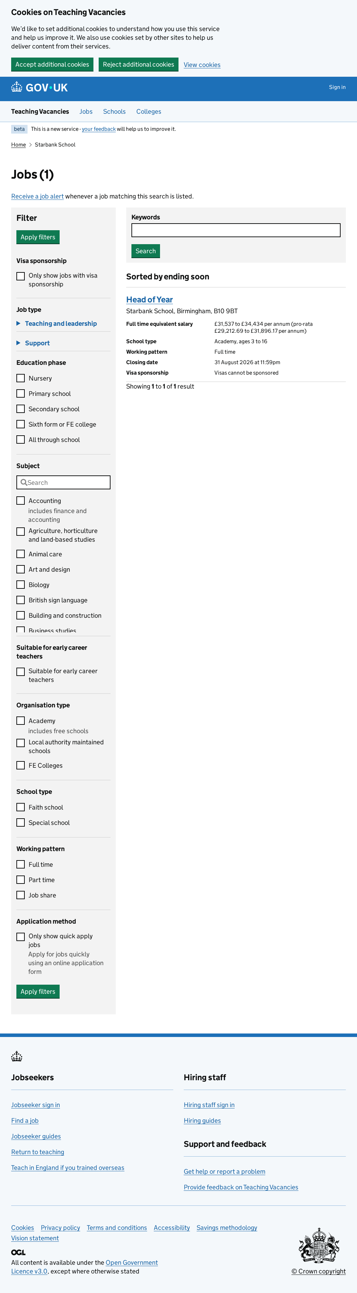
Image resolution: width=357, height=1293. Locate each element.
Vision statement (35, 1238)
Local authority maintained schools (66, 746)
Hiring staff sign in (209, 1105)
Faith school (46, 807)
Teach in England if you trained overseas (67, 1168)
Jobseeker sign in (35, 1105)
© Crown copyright (318, 1271)
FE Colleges (46, 765)
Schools (114, 111)
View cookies (202, 64)
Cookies (22, 1228)
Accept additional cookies (52, 64)
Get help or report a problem (224, 1171)
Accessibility (172, 1228)
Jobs (86, 111)
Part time (42, 880)
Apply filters (38, 237)
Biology (39, 585)
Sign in (337, 87)
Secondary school (54, 409)
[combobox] (63, 482)
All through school (54, 440)
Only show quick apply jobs (61, 940)
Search (146, 251)
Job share (42, 895)
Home (18, 144)
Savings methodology (227, 1228)
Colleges (148, 111)
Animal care (45, 554)
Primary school (50, 394)
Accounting (45, 501)
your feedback (99, 129)
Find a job (25, 1121)
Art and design (49, 569)
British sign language (58, 600)
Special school (49, 823)
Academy (42, 721)
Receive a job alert (37, 196)
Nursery (40, 378)
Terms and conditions (117, 1228)
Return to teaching (37, 1152)
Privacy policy (60, 1228)
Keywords (145, 217)
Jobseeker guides (36, 1136)
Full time (41, 864)
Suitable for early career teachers (63, 675)
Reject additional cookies (138, 64)
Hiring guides (202, 1121)
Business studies (52, 631)
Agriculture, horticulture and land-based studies (63, 535)
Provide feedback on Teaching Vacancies (241, 1187)
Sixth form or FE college (62, 424)
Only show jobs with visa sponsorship (63, 279)
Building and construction (65, 615)
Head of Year (149, 299)
